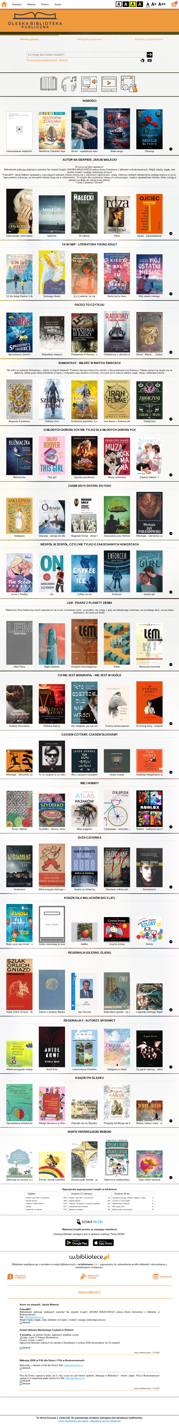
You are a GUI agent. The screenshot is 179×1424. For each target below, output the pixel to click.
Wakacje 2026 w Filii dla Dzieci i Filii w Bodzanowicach (52, 1360)
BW (126, 3)
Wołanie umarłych (76, 1209)
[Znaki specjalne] (149, 60)
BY (140, 3)
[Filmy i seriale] (109, 92)
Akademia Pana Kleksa (78, 1206)
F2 (162, 3)
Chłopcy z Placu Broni (34, 1203)
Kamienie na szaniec (34, 1209)
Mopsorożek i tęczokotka (122, 1209)
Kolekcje (63, 60)
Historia (31, 4)
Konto (58, 4)
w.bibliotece (87, 1264)
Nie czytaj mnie (118, 1206)
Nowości (17, 4)
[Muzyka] (69, 92)
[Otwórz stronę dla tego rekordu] (20, 130)
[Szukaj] (149, 55)
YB (133, 3)
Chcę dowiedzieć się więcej (73, 1421)
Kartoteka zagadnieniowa (149, 39)
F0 (148, 3)
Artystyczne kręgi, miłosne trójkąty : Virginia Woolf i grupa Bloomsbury (140, 1198)
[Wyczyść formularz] (142, 60)
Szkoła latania (31, 1201)
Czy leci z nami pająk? (121, 1201)
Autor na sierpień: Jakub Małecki (39, 1304)
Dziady (28, 1206)
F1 (154, 3)
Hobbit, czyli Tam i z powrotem (38, 1198)
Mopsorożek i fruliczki (120, 1203)
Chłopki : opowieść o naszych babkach (84, 1203)
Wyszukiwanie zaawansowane (42, 60)
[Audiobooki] (89, 92)
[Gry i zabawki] (129, 92)
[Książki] (49, 92)
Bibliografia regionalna (89, 39)
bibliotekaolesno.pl (34, 1317)
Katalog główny (29, 39)
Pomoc (45, 4)
